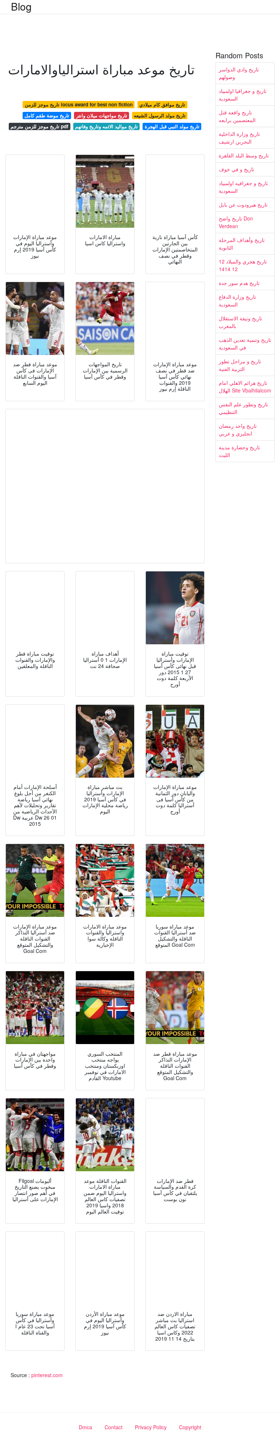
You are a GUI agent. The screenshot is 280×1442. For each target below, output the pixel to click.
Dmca (85, 1427)
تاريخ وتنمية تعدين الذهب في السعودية (245, 343)
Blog (21, 6)
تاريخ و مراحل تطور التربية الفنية (240, 364)
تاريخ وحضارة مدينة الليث (239, 450)
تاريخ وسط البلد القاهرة (244, 155)
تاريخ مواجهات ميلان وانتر (101, 115)
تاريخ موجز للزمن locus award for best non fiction (79, 104)
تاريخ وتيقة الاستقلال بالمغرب (240, 321)
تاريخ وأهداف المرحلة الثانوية (242, 243)
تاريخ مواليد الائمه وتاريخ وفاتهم (106, 126)
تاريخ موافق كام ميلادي (162, 104)
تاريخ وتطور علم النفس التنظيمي (243, 407)
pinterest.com (47, 1375)
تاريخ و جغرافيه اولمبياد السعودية (243, 186)
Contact (113, 1427)
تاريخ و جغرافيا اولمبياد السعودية (243, 94)
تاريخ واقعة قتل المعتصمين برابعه (237, 116)
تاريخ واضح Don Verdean (236, 222)
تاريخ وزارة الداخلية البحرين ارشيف (239, 137)
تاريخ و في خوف (236, 169)
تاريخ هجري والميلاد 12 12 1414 (243, 265)
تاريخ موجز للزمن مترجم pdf (39, 126)
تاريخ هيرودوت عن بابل (243, 204)
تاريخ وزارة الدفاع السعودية (237, 300)
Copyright (190, 1427)
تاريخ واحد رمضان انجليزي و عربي (238, 429)
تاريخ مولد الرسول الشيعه (160, 115)
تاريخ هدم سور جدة (239, 282)
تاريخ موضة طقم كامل (46, 115)
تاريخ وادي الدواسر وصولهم (239, 73)
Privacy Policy (151, 1427)
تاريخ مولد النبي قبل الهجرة (172, 126)
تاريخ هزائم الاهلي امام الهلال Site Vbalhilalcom (245, 386)
